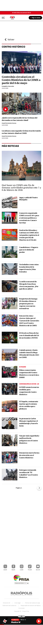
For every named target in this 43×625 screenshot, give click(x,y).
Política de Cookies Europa (32, 603)
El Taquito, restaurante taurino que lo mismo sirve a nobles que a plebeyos (28, 405)
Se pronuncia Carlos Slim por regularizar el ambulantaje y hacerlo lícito (28, 422)
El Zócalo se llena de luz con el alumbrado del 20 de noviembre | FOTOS (29, 335)
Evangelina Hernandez (8, 86)
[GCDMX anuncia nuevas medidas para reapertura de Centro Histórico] (9, 389)
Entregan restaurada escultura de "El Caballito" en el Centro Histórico (28, 473)
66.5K (38, 570)
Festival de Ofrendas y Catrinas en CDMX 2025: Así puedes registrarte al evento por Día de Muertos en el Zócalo (29, 235)
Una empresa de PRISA (21, 578)
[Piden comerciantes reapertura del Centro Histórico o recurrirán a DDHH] (9, 372)
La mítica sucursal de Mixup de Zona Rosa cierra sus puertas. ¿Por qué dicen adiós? (28, 285)
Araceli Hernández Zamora (9, 123)
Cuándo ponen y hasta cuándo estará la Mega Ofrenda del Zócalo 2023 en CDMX (29, 353)
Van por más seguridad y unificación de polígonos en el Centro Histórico (29, 439)
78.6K (30, 570)
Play (39, 621)
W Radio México (12, 17)
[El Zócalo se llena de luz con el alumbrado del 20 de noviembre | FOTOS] (9, 338)
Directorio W (6, 603)
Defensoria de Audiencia (9, 605)
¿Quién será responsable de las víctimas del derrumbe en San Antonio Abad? (19, 119)
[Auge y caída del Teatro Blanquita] (9, 202)
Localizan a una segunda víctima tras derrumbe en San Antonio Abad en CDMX (21, 132)
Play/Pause (5, 109)
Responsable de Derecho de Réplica (30, 605)
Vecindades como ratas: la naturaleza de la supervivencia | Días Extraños (29, 268)
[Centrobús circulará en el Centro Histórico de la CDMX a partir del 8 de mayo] (21, 62)
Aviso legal (18, 603)
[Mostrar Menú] (2, 18)
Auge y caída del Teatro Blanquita (28, 198)
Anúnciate (21, 608)
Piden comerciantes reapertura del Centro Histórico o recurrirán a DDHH (29, 374)
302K (5, 570)
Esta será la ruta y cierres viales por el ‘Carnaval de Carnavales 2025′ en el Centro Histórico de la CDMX (29, 321)
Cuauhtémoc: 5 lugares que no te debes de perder (28, 249)
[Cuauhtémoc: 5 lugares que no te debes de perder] (9, 252)
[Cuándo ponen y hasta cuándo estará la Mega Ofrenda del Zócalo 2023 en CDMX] (9, 355)
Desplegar (21, 616)
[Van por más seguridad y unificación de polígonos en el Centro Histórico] (9, 440)
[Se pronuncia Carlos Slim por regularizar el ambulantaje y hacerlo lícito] (9, 423)
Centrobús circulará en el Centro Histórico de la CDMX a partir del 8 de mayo (21, 80)
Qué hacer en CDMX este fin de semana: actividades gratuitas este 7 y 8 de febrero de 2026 (21, 188)
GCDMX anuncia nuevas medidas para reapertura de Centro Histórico (29, 391)
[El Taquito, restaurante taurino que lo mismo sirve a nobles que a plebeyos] (9, 406)
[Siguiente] (39, 488)
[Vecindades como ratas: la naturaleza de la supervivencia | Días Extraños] (9, 269)
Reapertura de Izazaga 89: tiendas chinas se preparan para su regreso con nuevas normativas (28, 303)
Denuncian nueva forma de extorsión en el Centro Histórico (29, 455)
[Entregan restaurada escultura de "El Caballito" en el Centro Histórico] (9, 475)
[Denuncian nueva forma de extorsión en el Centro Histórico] (9, 457)
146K (21, 570)
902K (13, 570)
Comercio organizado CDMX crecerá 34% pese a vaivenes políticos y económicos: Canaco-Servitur (29, 218)
